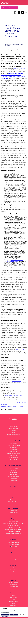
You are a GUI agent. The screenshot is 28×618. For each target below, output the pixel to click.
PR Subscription (13, 499)
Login (13, 595)
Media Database (13, 447)
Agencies (13, 430)
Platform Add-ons (14, 512)
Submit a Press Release (13, 501)
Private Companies (13, 428)
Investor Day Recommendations (13, 533)
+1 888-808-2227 (14, 597)
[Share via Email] (26, 12)
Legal (13, 432)
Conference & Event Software (13, 491)
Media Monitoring (14, 451)
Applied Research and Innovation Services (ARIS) (13, 260)
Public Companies (13, 426)
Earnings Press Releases (13, 476)
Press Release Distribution (14, 445)
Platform (14, 557)
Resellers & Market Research (13, 434)
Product (13, 555)
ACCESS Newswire (13, 582)
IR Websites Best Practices (13, 527)
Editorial (13, 603)
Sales (13, 599)
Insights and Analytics (13, 457)
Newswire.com (13, 584)
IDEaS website (16, 381)
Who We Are (13, 567)
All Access (13, 489)
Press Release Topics (13, 521)
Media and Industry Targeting (13, 453)
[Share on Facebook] (15, 12)
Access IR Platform (13, 468)
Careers (13, 573)
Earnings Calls (13, 474)
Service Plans (13, 510)
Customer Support (13, 601)
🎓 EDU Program (14, 546)
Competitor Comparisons (13, 525)
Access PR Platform (13, 443)
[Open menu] (25, 2)
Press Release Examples (13, 544)
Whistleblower (13, 480)
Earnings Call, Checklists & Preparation (13, 529)
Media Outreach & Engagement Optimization (13, 523)
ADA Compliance (13, 472)
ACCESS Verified (13, 459)
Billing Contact (13, 605)
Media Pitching (13, 449)
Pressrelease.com (13, 586)
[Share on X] (19, 12)
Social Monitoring (14, 455)
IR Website (13, 470)
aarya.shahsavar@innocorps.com (14, 395)
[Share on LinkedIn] (22, 12)
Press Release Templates (13, 542)
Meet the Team (13, 569)
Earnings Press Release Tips (13, 531)
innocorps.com (20, 349)
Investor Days (13, 478)
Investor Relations (13, 571)
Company (13, 559)
